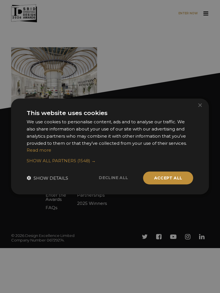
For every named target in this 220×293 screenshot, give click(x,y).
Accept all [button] (168, 178)
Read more (39, 150)
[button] (110, 160)
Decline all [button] (113, 177)
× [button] (200, 105)
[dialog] (110, 146)
